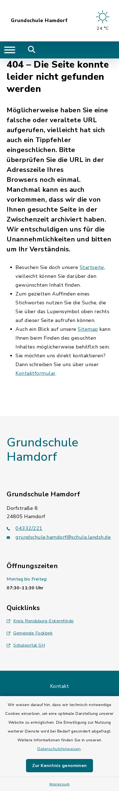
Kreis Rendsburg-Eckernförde (43, 621)
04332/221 (29, 528)
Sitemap (88, 329)
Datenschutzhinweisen (59, 749)
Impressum (60, 784)
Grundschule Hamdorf (39, 21)
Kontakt (59, 686)
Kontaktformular (35, 373)
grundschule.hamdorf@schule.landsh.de (63, 537)
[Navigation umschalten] (9, 49)
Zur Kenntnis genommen (59, 766)
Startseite (92, 267)
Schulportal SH (29, 645)
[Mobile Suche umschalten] (32, 49)
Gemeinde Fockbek (33, 633)
